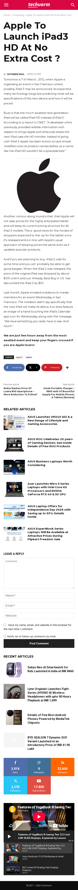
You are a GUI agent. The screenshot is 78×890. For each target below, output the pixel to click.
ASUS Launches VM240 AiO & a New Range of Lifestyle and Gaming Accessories (50, 420)
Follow (39, 759)
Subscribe (39, 777)
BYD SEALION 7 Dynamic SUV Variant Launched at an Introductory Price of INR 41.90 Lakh (49, 743)
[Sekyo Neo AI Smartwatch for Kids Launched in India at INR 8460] (14, 669)
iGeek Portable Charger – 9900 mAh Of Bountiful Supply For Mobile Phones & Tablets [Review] (58, 393)
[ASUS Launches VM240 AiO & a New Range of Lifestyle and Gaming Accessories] (14, 422)
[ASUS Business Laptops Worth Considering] (14, 467)
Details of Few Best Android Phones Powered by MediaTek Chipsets (48, 718)
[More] (67, 367)
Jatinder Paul (15, 74)
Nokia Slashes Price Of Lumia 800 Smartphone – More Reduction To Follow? (20, 391)
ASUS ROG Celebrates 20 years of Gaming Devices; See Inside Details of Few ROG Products (50, 442)
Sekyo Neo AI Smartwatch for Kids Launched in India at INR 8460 (50, 669)
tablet (29, 357)
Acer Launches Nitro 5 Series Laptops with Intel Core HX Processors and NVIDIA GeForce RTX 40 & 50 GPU (48, 489)
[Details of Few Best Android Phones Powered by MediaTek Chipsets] (14, 717)
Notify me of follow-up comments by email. (31, 636)
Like (15, 759)
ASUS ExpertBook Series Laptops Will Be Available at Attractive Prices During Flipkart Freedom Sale (48, 534)
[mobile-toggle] (6, 5)
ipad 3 (19, 357)
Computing (18, 15)
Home (7, 15)
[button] (73, 5)
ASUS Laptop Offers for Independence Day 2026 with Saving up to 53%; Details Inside (49, 511)
